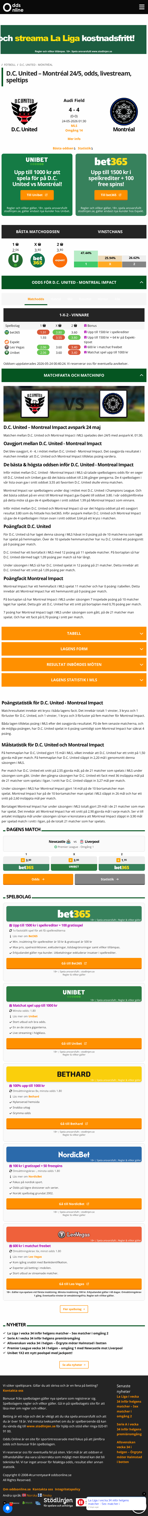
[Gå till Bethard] (74, 1074)
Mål (69, 299)
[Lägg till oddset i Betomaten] (22, 860)
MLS (74, 128)
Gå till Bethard (71, 1124)
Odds (36, 879)
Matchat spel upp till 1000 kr (107, 352)
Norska (31, 1495)
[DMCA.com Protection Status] (14, 1503)
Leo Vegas (17, 347)
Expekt (14, 342)
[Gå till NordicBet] (74, 1154)
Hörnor (103, 299)
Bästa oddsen (63, 148)
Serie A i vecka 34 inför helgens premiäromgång (43, 1338)
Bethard (34, 1096)
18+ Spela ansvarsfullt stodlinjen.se (74, 971)
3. (37, 250)
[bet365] (38, 260)
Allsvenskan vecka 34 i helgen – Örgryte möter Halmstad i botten (57, 1343)
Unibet (15, 352)
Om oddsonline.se (17, 1489)
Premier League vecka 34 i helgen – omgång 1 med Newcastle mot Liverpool (65, 1348)
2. (15, 250)
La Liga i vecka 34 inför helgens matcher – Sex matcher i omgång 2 (57, 1333)
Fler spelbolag (72, 1309)
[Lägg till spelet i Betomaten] (17, 244)
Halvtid (56, 299)
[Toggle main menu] (142, 7)
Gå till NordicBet (71, 1204)
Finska (47, 1495)
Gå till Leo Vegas (71, 1284)
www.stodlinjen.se (41, 1426)
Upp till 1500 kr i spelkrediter (108, 332)
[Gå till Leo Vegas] (74, 1234)
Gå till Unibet (71, 1043)
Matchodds (36, 299)
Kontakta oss (13, 1390)
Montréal (124, 129)
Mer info (74, 139)
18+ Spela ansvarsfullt (103, 919)
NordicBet (35, 1176)
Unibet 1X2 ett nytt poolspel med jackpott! (39, 1353)
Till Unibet (35, 195)
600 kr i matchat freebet (104, 347)
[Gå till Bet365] (74, 913)
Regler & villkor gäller (129, 919)
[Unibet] (15, 260)
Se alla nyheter (72, 1365)
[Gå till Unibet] (74, 994)
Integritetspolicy (67, 1489)
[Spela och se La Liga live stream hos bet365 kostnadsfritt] (74, 39)
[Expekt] (60, 260)
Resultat (85, 299)
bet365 (15, 332)
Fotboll (10, 65)
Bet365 (33, 936)
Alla (117, 299)
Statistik (84, 148)
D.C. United (24, 129)
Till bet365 (108, 195)
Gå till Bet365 (71, 963)
